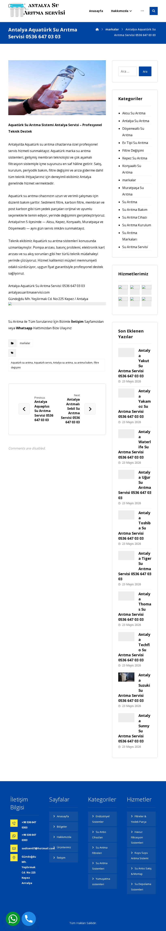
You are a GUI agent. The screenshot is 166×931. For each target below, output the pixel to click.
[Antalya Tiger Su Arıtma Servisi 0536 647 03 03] (126, 559)
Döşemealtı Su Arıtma (133, 131)
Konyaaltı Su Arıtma (131, 169)
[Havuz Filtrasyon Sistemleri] (123, 302)
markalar (25, 343)
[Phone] (29, 919)
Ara (145, 71)
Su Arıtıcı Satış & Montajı (141, 871)
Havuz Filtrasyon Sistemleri (137, 837)
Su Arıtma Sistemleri (99, 865)
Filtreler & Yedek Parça (138, 819)
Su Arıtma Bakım (134, 209)
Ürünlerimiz (64, 847)
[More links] (142, 11)
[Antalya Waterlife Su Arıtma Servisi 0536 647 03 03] (126, 437)
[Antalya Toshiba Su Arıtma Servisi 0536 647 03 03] (126, 518)
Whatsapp (24, 328)
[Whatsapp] (13, 919)
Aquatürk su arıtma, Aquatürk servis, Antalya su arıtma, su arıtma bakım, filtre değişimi (55, 365)
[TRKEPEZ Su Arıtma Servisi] (36, 10)
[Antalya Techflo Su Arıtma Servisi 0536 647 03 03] (126, 640)
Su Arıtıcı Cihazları (99, 834)
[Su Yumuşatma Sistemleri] (135, 302)
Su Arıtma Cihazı (134, 217)
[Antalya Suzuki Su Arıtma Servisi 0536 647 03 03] (126, 681)
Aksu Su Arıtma (133, 113)
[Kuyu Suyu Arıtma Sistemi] (146, 290)
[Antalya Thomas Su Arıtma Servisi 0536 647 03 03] (126, 599)
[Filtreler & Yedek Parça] (123, 290)
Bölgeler (62, 826)
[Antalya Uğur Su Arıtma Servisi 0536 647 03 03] (126, 478)
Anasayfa (63, 816)
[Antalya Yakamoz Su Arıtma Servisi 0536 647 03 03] (126, 396)
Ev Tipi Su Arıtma (135, 143)
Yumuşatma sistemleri (101, 881)
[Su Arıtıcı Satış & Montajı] (135, 290)
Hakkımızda (64, 837)
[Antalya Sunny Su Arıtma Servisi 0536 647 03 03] (126, 721)
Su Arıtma (129, 202)
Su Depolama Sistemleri (141, 886)
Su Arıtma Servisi (135, 247)
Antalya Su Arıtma (135, 121)
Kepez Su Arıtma (134, 158)
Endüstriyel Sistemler (101, 819)
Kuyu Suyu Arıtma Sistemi (139, 855)
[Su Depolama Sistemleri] (146, 302)
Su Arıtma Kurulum (136, 225)
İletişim (77, 321)
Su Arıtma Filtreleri (99, 850)
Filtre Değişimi (133, 150)
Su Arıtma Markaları (129, 236)
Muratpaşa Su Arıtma (133, 191)
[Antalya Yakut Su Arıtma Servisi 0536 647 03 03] (126, 356)
